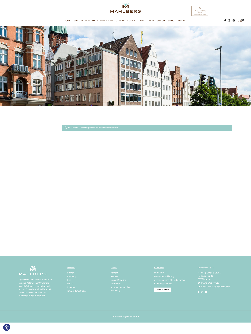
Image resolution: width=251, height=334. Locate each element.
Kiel (69, 280)
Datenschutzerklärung (164, 276)
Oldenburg (72, 287)
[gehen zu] (238, 21)
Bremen (70, 272)
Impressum (159, 272)
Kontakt (114, 272)
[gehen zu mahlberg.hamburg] (225, 21)
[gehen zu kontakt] (233, 21)
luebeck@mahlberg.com (219, 286)
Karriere (114, 276)
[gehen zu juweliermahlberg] (229, 21)
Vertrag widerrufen (163, 290)
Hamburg (71, 276)
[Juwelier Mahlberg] (125, 11)
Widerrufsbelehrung (163, 283)
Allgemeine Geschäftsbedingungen (169, 280)
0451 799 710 (213, 282)
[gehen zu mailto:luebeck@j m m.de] (206, 292)
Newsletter (115, 283)
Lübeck (70, 283)
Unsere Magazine (118, 280)
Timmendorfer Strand (76, 290)
